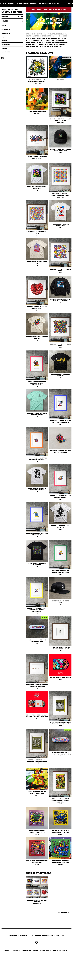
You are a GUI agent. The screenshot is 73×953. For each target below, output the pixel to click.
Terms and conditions (61, 950)
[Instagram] (3, 58)
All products (63, 912)
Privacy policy (45, 950)
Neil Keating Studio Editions (12, 10)
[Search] (22, 21)
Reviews (4, 40)
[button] (36, 3)
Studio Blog (6, 44)
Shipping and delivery (11, 950)
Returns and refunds (29, 950)
